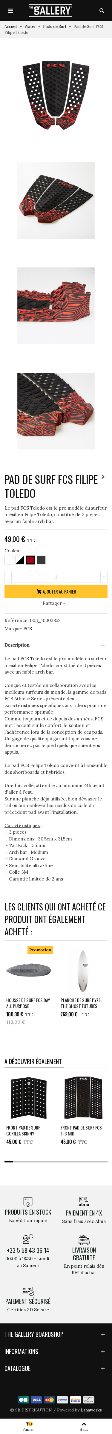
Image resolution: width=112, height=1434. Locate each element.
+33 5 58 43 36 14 (28, 1250)
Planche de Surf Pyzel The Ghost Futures (81, 1003)
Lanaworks (91, 1410)
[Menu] (10, 10)
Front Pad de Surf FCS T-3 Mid (81, 1130)
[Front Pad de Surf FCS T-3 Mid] (83, 1098)
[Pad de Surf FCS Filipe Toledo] (56, 95)
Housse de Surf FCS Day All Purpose (28, 1003)
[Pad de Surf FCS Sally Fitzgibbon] (103, 476)
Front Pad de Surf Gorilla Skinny (23, 1130)
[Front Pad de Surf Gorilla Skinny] (28, 1098)
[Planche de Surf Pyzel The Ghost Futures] (83, 970)
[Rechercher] (102, 10)
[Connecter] (90, 10)
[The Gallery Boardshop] (50, 10)
